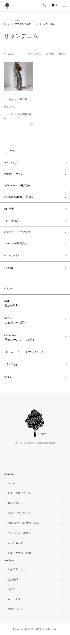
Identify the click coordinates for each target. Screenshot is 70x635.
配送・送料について (19, 493)
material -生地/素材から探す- (15, 320)
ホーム (6, 24)
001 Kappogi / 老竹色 (15, 99)
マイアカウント (16, 569)
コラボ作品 (10, 364)
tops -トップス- (12, 162)
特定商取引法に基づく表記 (23, 522)
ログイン (12, 589)
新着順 (62, 53)
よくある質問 (15, 543)
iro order (8, 267)
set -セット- (11, 255)
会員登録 (12, 579)
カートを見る (15, 599)
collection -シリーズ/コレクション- (24, 352)
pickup (7, 377)
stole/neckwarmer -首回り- (19, 196)
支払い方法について (19, 513)
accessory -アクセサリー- (19, 232)
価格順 (50, 53)
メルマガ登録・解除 (19, 552)
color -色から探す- (11, 303)
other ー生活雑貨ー (15, 243)
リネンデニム (49, 24)
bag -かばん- (12, 220)
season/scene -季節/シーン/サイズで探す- (20, 337)
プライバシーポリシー (20, 533)
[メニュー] (64, 5)
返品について (15, 503)
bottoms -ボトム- (14, 174)
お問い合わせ (15, 609)
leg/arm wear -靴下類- (17, 185)
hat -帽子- (9, 208)
